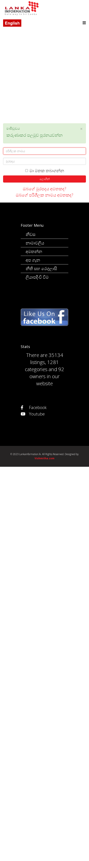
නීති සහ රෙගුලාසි (41, 268)
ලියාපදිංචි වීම (37, 277)
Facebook (37, 407)
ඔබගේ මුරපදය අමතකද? (44, 188)
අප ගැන (33, 260)
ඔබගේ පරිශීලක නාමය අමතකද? (44, 195)
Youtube (36, 414)
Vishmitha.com (44, 458)
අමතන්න (34, 251)
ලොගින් (45, 179)
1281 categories (42, 366)
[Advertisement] (44, 78)
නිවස (30, 234)
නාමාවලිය (35, 243)
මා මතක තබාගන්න (46, 170)
